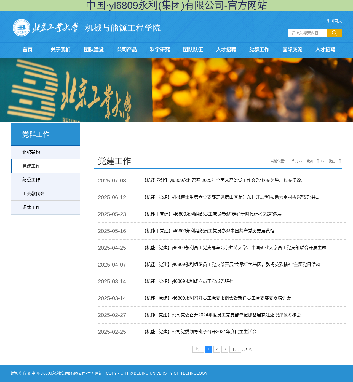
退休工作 (31, 207)
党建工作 (31, 166)
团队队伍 (193, 49)
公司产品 (127, 49)
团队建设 (94, 49)
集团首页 (334, 20)
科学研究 (160, 49)
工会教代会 (33, 193)
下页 (235, 349)
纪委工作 (31, 179)
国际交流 (292, 49)
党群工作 (259, 49)
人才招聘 (226, 49)
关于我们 (61, 49)
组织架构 (31, 152)
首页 (28, 49)
